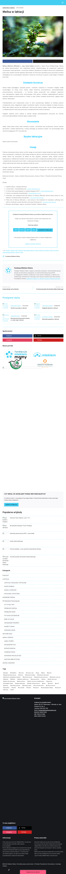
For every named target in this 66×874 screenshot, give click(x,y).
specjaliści (6, 687)
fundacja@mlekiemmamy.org (47, 710)
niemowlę (49, 681)
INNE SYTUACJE (9, 619)
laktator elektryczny (23, 679)
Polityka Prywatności (41, 864)
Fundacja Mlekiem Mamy (12, 256)
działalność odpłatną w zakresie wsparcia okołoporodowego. (43, 279)
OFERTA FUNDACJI (11, 505)
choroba (12, 250)
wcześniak (21, 687)
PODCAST (6, 575)
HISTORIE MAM (7, 634)
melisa (36, 250)
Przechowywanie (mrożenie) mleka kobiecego (23, 557)
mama (43, 679)
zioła (21, 252)
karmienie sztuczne (55, 677)
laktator (13, 679)
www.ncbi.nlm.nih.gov (36, 198)
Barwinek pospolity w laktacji (50, 319)
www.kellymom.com (34, 193)
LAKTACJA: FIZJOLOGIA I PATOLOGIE (15, 583)
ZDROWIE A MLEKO (9, 8)
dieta (43, 673)
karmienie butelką (30, 675)
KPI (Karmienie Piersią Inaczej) (11, 601)
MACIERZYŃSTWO (10, 645)
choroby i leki (30, 673)
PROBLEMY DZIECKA (10, 608)
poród (57, 683)
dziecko (50, 673)
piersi (44, 683)
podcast (51, 683)
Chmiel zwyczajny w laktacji (19, 308)
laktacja (6, 679)
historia (21, 675)
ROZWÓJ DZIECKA (9, 648)
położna (6, 685)
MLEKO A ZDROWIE (10, 590)
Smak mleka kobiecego (16, 541)
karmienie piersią (28, 677)
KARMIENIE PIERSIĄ (9, 597)
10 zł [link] (15, 230)
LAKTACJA (6, 579)
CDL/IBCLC (13, 673)
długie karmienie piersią (10, 675)
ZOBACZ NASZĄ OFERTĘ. (33, 244)
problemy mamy (27, 685)
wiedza (29, 687)
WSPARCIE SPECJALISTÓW (12, 656)
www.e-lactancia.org (33, 189)
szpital (14, 687)
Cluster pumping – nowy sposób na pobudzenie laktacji (25, 549)
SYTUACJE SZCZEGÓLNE (11, 615)
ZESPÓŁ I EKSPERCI (9, 663)
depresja (20, 250)
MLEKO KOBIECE (9, 586)
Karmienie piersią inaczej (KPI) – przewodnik (22, 533)
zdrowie (17, 252)
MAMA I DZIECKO (8, 637)
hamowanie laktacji (29, 250)
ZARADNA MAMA (9, 630)
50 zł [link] (28, 230)
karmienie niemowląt (43, 675)
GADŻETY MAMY (9, 626)
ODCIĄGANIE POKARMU (11, 623)
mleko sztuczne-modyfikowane (36, 681)
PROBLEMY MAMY (9, 612)
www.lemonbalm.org (47, 191)
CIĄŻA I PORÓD (9, 641)
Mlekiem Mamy (15, 2)
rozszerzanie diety (39, 685)
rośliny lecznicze (54, 250)
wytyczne (58, 687)
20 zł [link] (22, 230)
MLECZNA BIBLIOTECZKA (12, 659)
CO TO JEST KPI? (9, 605)
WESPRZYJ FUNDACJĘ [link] (45, 230)
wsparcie (36, 687)
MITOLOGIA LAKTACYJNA (12, 594)
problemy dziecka (44, 250)
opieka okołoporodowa (34, 683)
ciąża (16, 250)
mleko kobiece (21, 681)
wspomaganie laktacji (9, 252)
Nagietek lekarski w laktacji (50, 308)
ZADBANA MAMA (15, 316)
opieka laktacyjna (20, 683)
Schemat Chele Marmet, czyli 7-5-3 (20, 518)
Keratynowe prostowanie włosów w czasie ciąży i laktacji (20, 319)
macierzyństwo (35, 679)
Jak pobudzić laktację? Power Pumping (21, 526)
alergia (7, 250)
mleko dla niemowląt (9, 681)
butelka (6, 673)
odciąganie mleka (8, 683)
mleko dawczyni (52, 679)
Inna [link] (34, 230)
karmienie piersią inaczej (41, 677)
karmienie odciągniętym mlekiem (12, 677)
